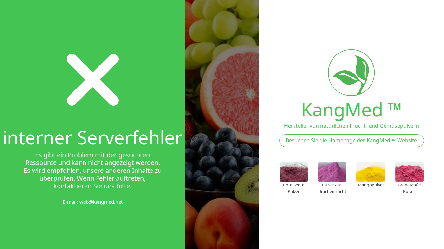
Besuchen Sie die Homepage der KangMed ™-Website (351, 140)
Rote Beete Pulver (293, 188)
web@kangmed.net (101, 201)
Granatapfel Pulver (409, 188)
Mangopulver (371, 185)
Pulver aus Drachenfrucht (332, 188)
